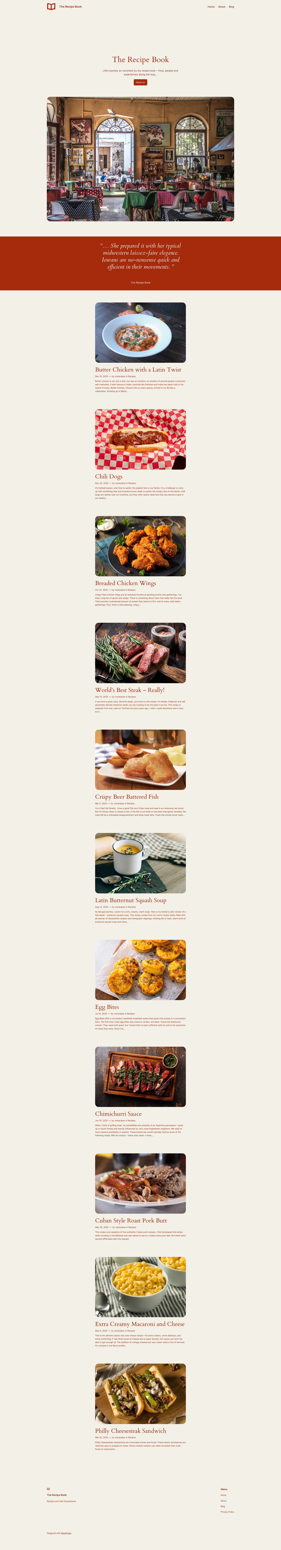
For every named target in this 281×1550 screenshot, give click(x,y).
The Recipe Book (70, 6)
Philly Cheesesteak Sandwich (130, 1431)
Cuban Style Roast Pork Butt (131, 1220)
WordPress (66, 1533)
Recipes (132, 376)
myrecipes (120, 376)
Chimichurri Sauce (118, 1113)
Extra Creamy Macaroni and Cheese (140, 1324)
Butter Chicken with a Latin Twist (138, 369)
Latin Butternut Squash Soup (130, 900)
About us (140, 82)
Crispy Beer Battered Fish (127, 796)
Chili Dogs (108, 476)
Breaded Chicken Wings (125, 583)
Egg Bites (107, 1007)
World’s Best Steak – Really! (130, 690)
